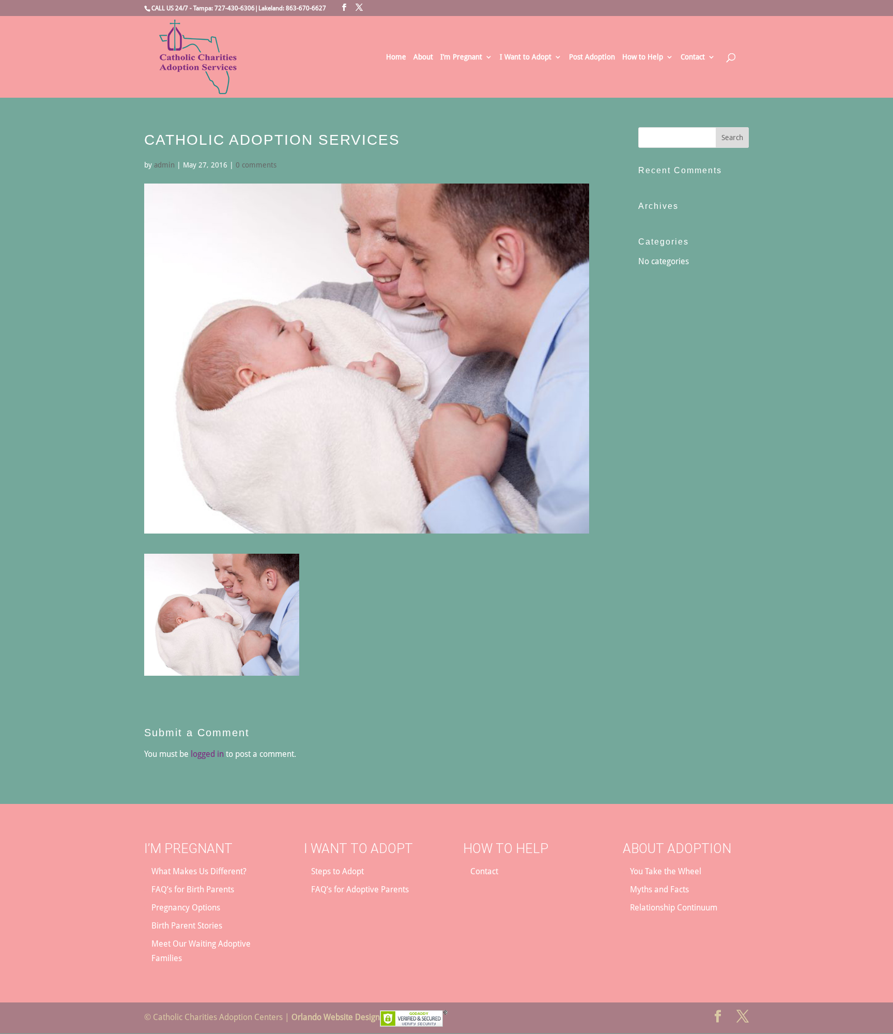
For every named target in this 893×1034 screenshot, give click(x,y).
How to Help (642, 57)
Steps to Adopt (337, 871)
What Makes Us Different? (199, 871)
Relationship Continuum (673, 908)
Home (396, 57)
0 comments (256, 165)
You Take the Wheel (665, 871)
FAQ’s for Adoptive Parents (360, 889)
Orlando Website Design (335, 1017)
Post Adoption (592, 57)
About (423, 57)
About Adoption (677, 848)
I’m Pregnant (461, 57)
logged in (207, 754)
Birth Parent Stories (186, 926)
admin (164, 165)
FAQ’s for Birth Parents (192, 889)
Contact (693, 57)
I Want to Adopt (525, 57)
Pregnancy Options (185, 908)
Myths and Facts (659, 889)
